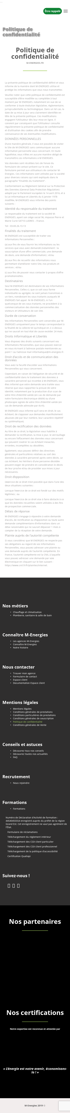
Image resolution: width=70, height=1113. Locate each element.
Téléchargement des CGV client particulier (30, 841)
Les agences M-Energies (26, 641)
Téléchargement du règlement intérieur (29, 836)
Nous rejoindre (21, 782)
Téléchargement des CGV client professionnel (32, 846)
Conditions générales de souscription (33, 718)
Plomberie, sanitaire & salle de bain (32, 615)
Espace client (20, 679)
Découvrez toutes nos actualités (30, 753)
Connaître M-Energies (25, 644)
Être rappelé (52, 11)
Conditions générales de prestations (33, 711)
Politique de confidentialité (27, 721)
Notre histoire (20, 647)
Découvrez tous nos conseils (28, 750)
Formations (19, 808)
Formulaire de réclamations (22, 832)
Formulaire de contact (25, 676)
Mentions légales (22, 708)
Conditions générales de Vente (29, 724)
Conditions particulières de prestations (34, 715)
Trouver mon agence (24, 673)
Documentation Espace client (29, 682)
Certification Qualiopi (19, 856)
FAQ (15, 757)
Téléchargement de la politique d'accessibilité (32, 851)
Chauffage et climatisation (27, 612)
